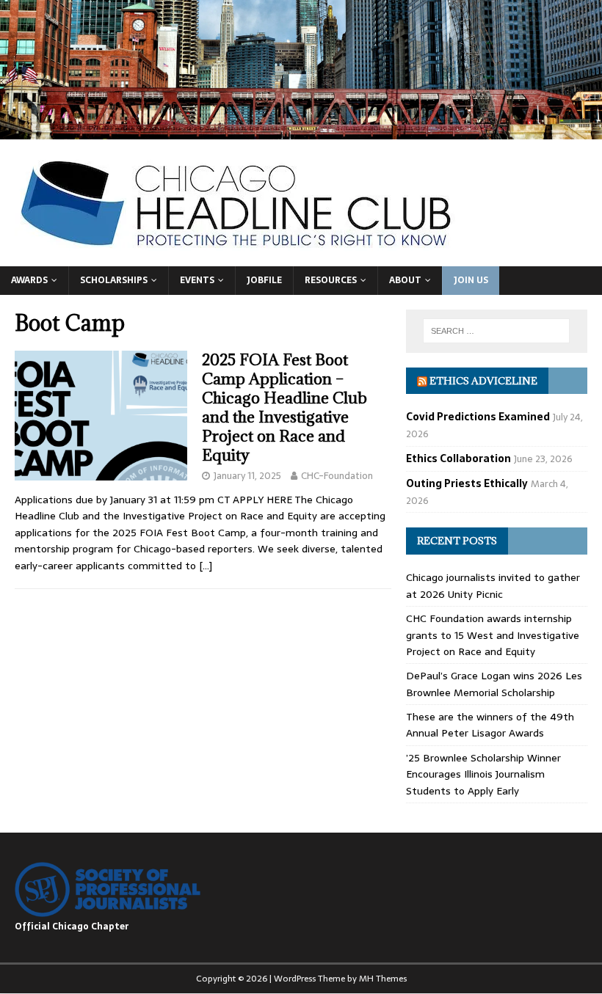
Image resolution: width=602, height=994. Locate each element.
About (405, 280)
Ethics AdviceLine (483, 380)
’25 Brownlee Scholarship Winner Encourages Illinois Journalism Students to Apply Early (483, 774)
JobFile (264, 280)
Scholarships (114, 280)
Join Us (471, 280)
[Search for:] (496, 330)
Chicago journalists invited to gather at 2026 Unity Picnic (493, 585)
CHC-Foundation (337, 475)
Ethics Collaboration (458, 458)
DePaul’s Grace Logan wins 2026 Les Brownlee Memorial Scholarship (494, 684)
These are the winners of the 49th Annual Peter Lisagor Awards (490, 725)
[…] (205, 566)
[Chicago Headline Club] (301, 131)
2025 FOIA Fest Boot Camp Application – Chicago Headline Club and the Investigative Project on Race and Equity (284, 407)
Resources (331, 280)
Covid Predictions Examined (478, 417)
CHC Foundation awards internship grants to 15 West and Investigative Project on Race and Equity (492, 634)
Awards (29, 280)
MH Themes (383, 978)
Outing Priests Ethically (467, 483)
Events (197, 280)
